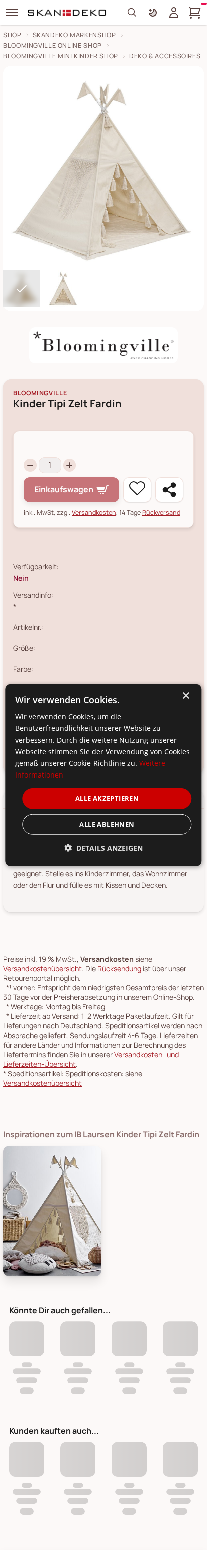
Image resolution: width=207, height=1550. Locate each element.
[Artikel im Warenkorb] (195, 13)
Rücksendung (119, 968)
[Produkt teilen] (169, 489)
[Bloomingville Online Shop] (103, 345)
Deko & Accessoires (164, 56)
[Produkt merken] (137, 489)
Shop (12, 35)
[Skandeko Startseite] (67, 12)
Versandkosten (94, 512)
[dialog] (103, 775)
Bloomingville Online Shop (52, 45)
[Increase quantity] (69, 465)
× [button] (185, 696)
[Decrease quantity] (30, 465)
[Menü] (12, 13)
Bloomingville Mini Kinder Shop (60, 56)
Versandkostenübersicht (42, 968)
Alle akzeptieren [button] (107, 798)
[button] (103, 847)
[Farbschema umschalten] (153, 13)
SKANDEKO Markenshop (74, 35)
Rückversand (161, 512)
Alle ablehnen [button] (106, 823)
